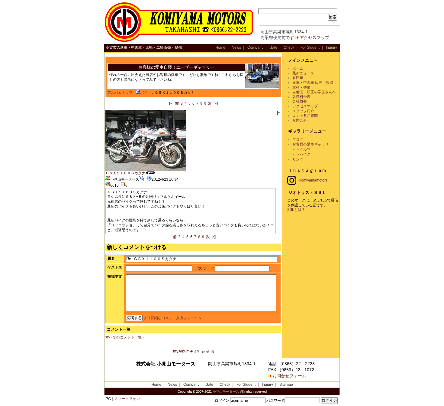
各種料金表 (301, 97)
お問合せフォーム (289, 375)
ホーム (297, 68)
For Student (310, 47)
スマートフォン (127, 399)
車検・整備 (301, 87)
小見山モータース (226, 391)
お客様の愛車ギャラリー (312, 144)
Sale (273, 47)
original (208, 351)
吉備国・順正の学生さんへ (314, 92)
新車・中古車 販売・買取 (312, 82)
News (236, 47)
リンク (297, 159)
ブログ (297, 139)
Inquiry (331, 47)
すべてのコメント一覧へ (125, 337)
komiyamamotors (313, 180)
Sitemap (286, 384)
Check (289, 47)
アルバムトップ (120, 92)
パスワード (204, 268)
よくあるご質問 (305, 115)
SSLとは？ (296, 210)
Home (220, 47)
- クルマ (304, 149)
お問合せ (299, 120)
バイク (145, 92)
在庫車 (297, 78)
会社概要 (299, 101)
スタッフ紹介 (303, 111)
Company (255, 47)
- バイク (304, 154)
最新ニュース (303, 73)
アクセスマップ (314, 37)
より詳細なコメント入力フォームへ (172, 318)
